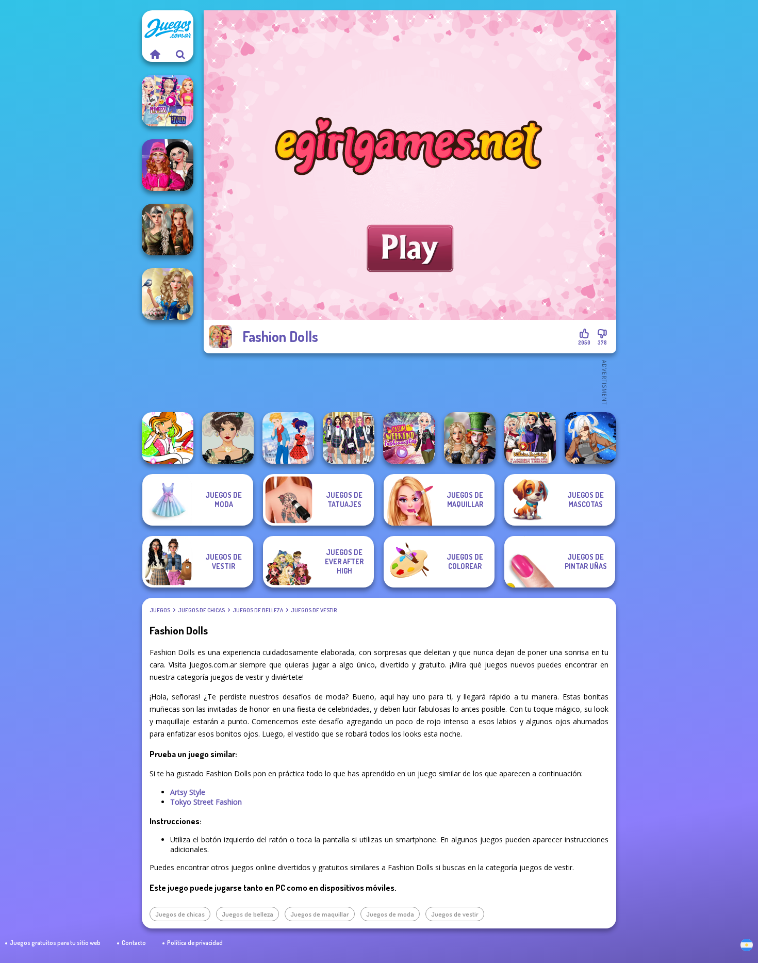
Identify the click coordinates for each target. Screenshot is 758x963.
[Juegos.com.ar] (155, 54)
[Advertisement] (410, 381)
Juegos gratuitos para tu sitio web (55, 942)
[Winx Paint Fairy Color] (167, 438)
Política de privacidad (195, 942)
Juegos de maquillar (319, 914)
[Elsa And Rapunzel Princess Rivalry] (167, 100)
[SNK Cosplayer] (590, 438)
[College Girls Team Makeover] (348, 438)
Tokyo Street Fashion (206, 802)
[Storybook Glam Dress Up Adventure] (167, 294)
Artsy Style (187, 792)
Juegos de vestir (314, 610)
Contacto (134, 942)
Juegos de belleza (258, 610)
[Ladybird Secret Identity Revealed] (288, 438)
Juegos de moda (390, 914)
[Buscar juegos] (180, 54)
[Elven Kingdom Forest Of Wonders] (167, 229)
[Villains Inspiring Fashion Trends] (530, 438)
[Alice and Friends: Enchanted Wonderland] (470, 438)
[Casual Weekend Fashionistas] (409, 438)
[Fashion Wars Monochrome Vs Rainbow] (167, 165)
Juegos (160, 610)
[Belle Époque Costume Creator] (228, 438)
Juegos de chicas (201, 610)
